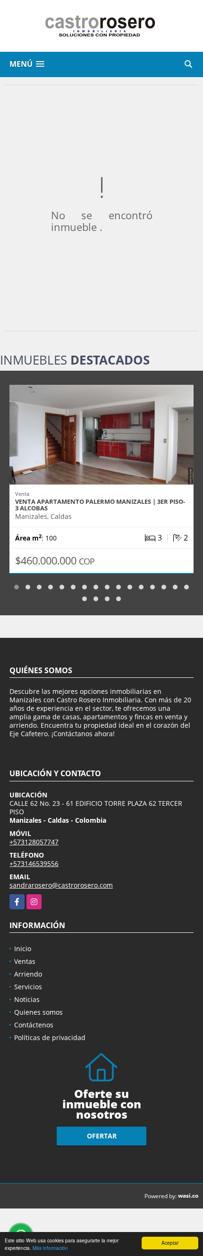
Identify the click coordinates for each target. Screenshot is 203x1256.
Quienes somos (38, 1012)
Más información (50, 1247)
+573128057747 (34, 841)
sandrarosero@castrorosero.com (61, 885)
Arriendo (28, 974)
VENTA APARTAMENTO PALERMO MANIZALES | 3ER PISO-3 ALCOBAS (100, 504)
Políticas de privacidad (49, 1037)
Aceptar (169, 1242)
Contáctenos (33, 1024)
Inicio (22, 948)
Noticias (27, 999)
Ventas (24, 961)
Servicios (28, 986)
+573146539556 (34, 863)
